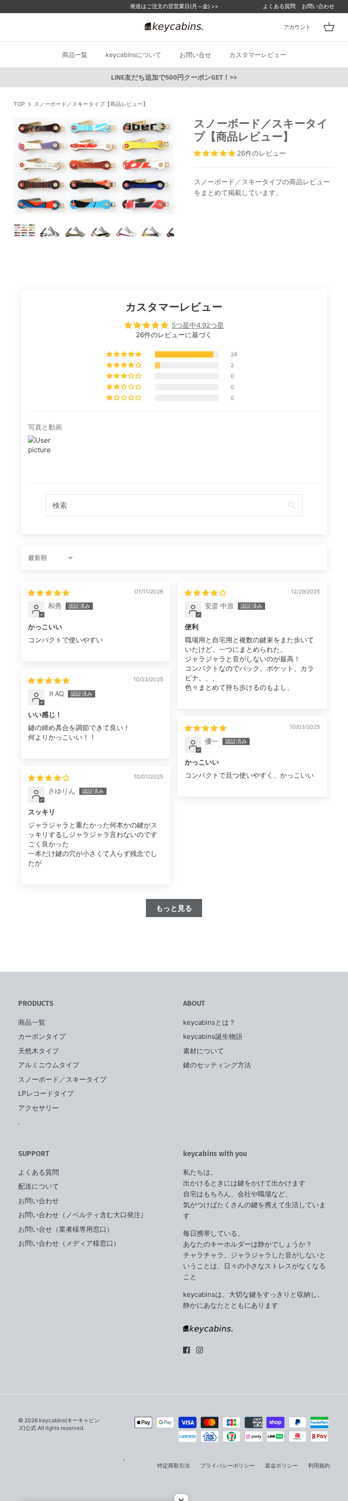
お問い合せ (195, 54)
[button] (215, 153)
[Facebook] (186, 1350)
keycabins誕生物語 (212, 1036)
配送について (38, 1186)
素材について (203, 1051)
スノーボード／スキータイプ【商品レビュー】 (91, 103)
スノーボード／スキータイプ (62, 1079)
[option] (94, 165)
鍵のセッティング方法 (217, 1065)
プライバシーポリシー (227, 1465)
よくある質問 (279, 6)
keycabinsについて (133, 54)
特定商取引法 (173, 1465)
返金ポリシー (281, 1465)
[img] (48, 592)
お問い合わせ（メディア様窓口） (69, 1243)
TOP (19, 103)
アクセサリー (38, 1108)
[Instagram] (199, 1350)
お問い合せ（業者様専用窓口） (65, 1229)
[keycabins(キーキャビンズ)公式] (174, 27)
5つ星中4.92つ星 (198, 325)
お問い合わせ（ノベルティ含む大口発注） (82, 1214)
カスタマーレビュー (257, 54)
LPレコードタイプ (46, 1093)
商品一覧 (74, 54)
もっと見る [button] (174, 908)
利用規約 (319, 1465)
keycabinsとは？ (209, 1022)
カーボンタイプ (42, 1036)
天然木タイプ (38, 1051)
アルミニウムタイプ (48, 1065)
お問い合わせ (318, 6)
